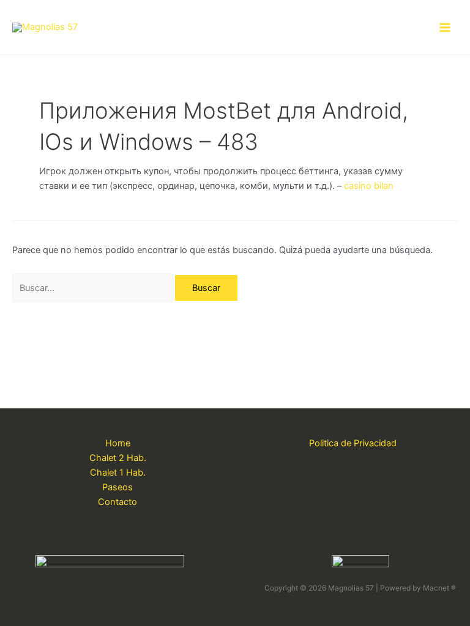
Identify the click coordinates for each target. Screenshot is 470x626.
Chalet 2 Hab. (117, 457)
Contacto (117, 501)
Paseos (117, 487)
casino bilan (369, 185)
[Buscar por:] (93, 287)
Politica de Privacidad (353, 443)
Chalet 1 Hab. (118, 472)
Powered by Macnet (418, 587)
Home (117, 443)
